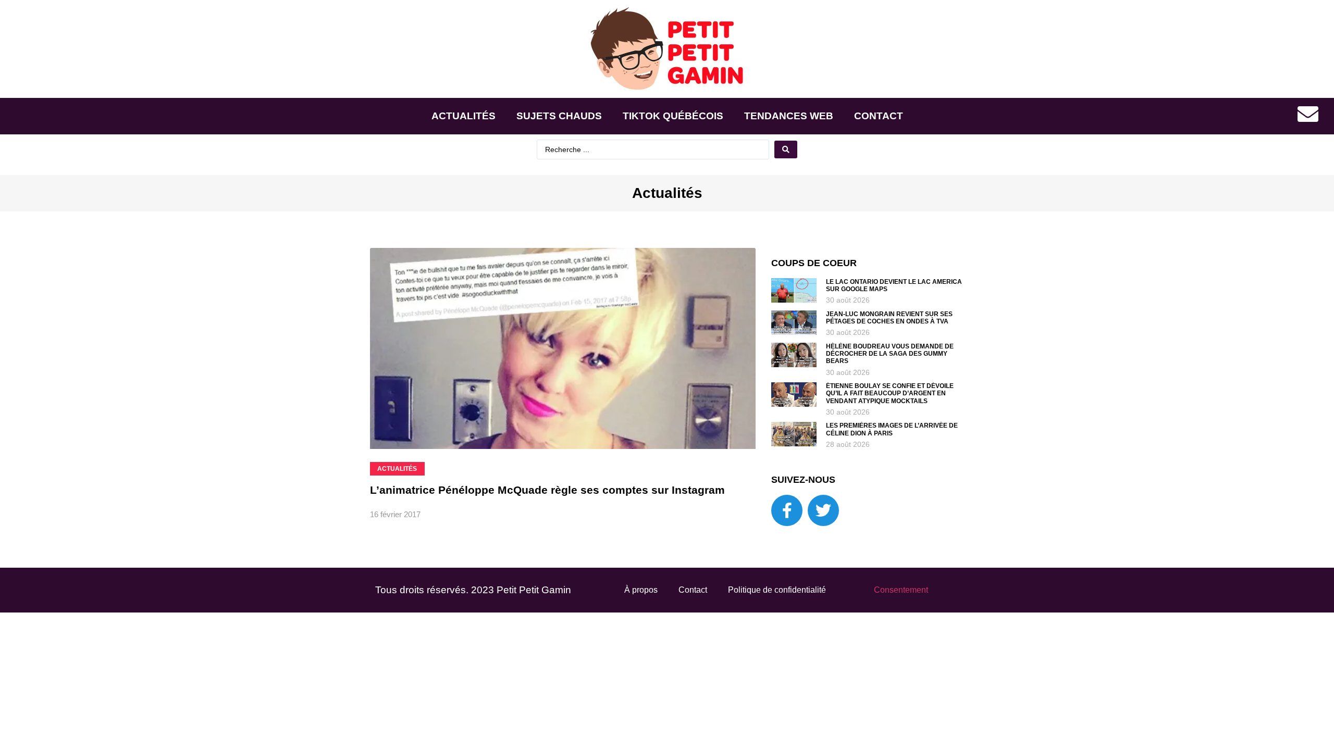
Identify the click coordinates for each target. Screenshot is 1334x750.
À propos (641, 589)
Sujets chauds (559, 115)
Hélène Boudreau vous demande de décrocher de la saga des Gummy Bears (890, 354)
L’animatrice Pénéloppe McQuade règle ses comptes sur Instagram (547, 490)
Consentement (901, 589)
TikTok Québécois (673, 115)
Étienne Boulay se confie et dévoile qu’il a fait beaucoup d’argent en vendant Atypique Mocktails (890, 393)
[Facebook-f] (786, 510)
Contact (878, 115)
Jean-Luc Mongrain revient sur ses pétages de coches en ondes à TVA (889, 317)
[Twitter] (823, 510)
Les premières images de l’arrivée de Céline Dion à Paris (892, 429)
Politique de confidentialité (777, 589)
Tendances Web (788, 115)
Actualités (463, 115)
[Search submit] (785, 149)
